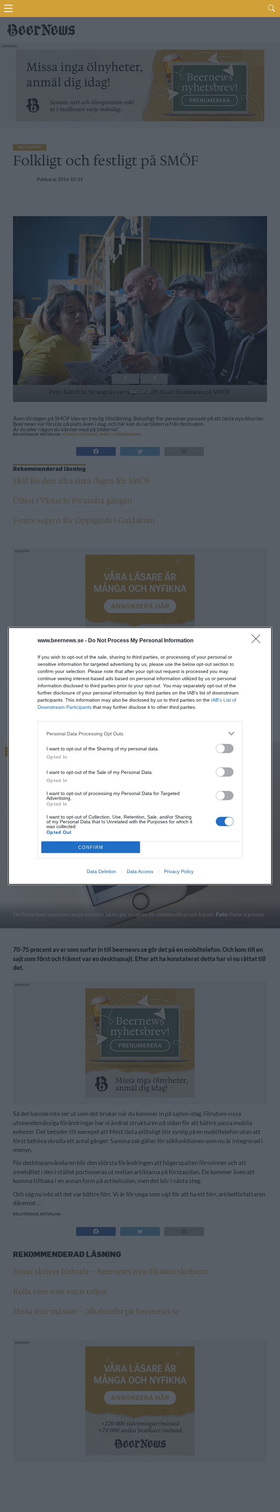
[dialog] (140, 756)
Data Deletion (101, 871)
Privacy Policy (179, 871)
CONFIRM (90, 847)
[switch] (225, 748)
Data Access (140, 871)
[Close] (258, 640)
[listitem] (140, 733)
